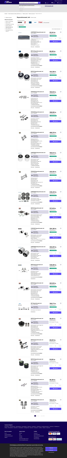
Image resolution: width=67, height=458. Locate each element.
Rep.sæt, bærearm (9, 25)
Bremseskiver (7, 426)
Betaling (20, 435)
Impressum (36, 433)
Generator (31, 427)
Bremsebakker (24, 426)
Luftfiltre (40, 427)
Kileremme (48, 427)
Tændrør (44, 427)
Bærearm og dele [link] (9, 17)
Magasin (6, 437)
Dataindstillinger (36, 438)
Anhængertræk (26, 427)
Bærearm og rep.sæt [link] (8, 19)
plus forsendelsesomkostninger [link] (53, 34)
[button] (20, 22)
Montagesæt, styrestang (10, 24)
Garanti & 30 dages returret (23, 438)
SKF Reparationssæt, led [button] (36, 303)
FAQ (20, 434)
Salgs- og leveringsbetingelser (39, 435)
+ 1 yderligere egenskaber (35, 165)
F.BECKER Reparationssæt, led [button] (37, 228)
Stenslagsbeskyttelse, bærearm (9, 31)
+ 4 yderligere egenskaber (35, 332)
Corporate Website (8, 434)
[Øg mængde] (60, 38)
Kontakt (20, 433)
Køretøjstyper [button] (37, 46)
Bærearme (29, 426)
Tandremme (52, 426)
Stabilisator (34, 426)
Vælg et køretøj (35, 36)
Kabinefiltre (16, 427)
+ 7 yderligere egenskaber (35, 104)
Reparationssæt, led (39, 13)
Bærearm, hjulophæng (9, 21)
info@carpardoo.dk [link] (49, 5)
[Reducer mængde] (51, 38)
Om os (6, 433)
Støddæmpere (56, 426)
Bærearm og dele (25, 13)
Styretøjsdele (21, 427)
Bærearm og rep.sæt (32, 13)
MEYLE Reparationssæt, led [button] (37, 51)
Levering (20, 437)
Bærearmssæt (8, 22)
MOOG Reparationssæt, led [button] (37, 264)
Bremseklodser (18, 426)
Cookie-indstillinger (51, 452)
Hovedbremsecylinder (45, 426)
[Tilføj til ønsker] (60, 32)
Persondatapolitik (37, 434)
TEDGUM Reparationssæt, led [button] (37, 91)
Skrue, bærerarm (8, 28)
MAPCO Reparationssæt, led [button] (37, 71)
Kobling (6, 427)
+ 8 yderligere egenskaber (35, 124)
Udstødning (39, 426)
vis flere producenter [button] (46, 22)
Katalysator (36, 427)
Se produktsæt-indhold (36, 65)
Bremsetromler (12, 426)
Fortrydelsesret (36, 437)
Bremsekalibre (10, 427)
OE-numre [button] (32, 46)
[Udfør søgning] (39, 3)
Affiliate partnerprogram (9, 435)
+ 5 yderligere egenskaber (35, 84)
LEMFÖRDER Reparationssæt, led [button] (38, 32)
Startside (6, 13)
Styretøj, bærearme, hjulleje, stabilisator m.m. (15, 13)
